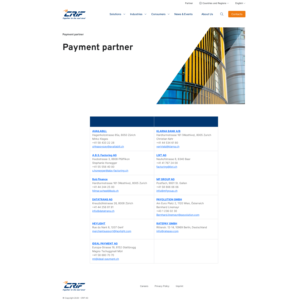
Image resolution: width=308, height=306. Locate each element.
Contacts (236, 14)
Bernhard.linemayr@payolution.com (177, 214)
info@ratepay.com (167, 231)
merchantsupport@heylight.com (111, 231)
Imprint (179, 286)
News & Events (183, 14)
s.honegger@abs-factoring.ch (110, 170)
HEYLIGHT (98, 223)
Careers (144, 286)
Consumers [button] (158, 14)
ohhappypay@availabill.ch (108, 146)
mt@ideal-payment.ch (105, 258)
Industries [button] (136, 14)
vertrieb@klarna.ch (167, 146)
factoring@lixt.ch (166, 166)
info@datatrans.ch (103, 211)
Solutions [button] (115, 14)
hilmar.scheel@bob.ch (105, 190)
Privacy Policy (162, 286)
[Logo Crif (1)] (74, 286)
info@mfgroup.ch (166, 190)
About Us (207, 14)
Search (222, 14)
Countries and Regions (214, 3)
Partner (189, 3)
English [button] (239, 3)
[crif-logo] (74, 13)
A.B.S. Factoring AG (104, 155)
